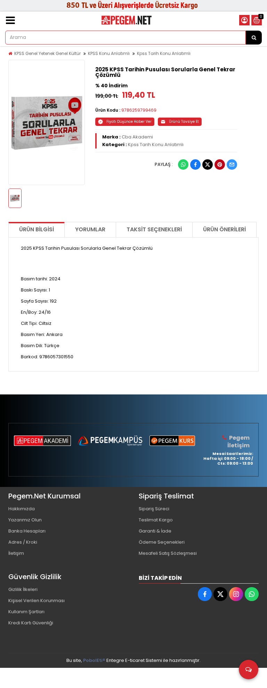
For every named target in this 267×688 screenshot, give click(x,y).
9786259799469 (138, 110)
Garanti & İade (155, 531)
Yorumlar (90, 229)
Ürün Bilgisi (36, 229)
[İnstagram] (236, 594)
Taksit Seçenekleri (154, 229)
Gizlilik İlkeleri (23, 589)
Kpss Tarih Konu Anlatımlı (164, 53)
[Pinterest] (220, 164)
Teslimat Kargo (156, 520)
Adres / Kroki (22, 542)
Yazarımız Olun (25, 520)
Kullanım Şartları (26, 611)
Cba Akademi (137, 137)
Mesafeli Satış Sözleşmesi (168, 553)
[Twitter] (207, 164)
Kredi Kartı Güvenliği (30, 622)
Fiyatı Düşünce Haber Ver (129, 121)
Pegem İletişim (238, 441)
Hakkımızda (21, 508)
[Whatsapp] (183, 164)
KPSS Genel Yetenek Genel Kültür (47, 53)
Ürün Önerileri (224, 229)
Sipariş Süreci (154, 508)
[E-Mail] (232, 164)
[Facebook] (195, 164)
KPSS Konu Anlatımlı (109, 53)
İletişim (16, 553)
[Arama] (254, 38)
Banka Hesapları (27, 531)
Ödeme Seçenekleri (162, 542)
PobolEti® (94, 660)
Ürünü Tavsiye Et (184, 121)
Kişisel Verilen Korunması (36, 600)
